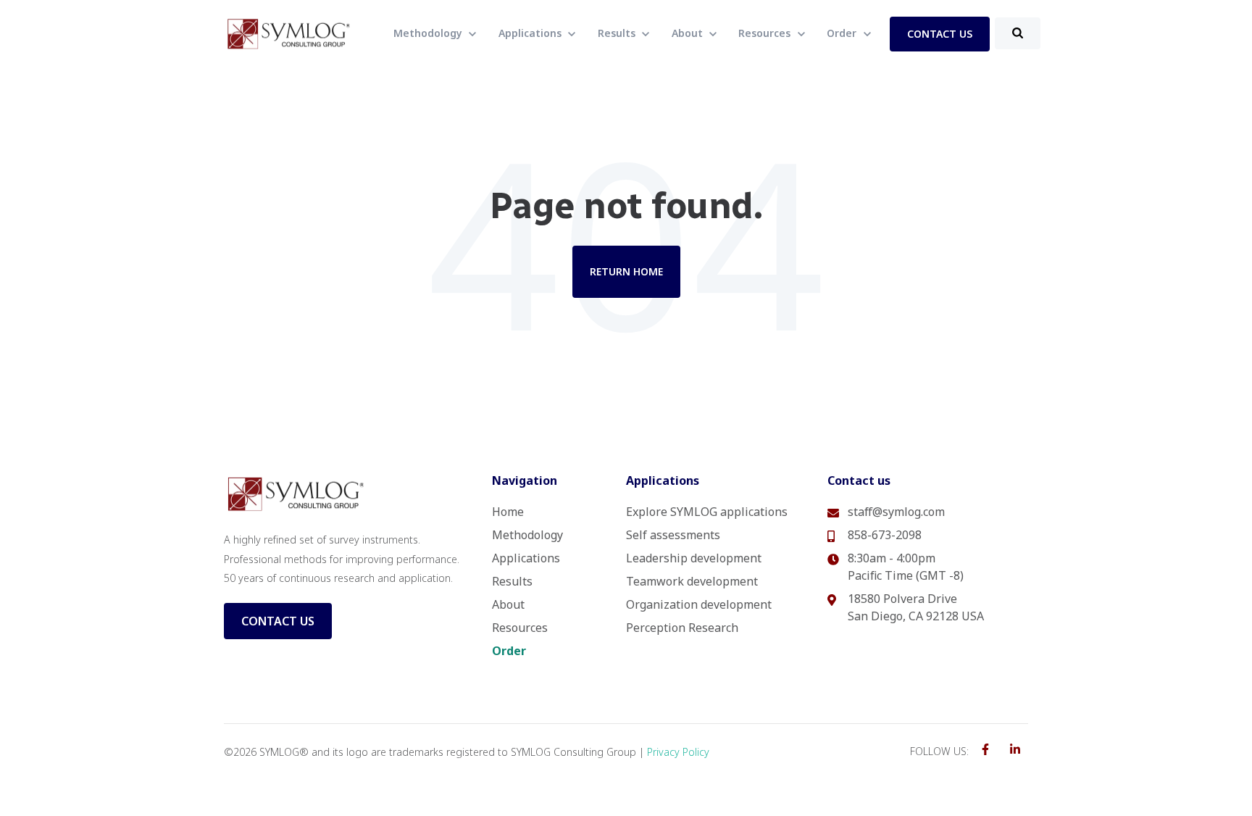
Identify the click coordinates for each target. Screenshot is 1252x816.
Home (508, 512)
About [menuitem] (508, 604)
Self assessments (673, 535)
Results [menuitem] (512, 581)
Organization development (699, 604)
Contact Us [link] (939, 34)
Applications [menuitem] (526, 558)
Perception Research (682, 628)
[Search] (1017, 33)
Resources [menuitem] (520, 628)
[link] (289, 33)
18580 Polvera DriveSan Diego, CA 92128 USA (916, 607)
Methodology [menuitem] (527, 535)
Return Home (626, 271)
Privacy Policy (678, 752)
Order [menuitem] (509, 651)
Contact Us (277, 621)
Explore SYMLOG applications (707, 512)
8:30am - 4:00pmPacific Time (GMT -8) (906, 566)
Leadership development (693, 558)
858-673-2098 (885, 535)
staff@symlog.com (896, 512)
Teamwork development (692, 581)
